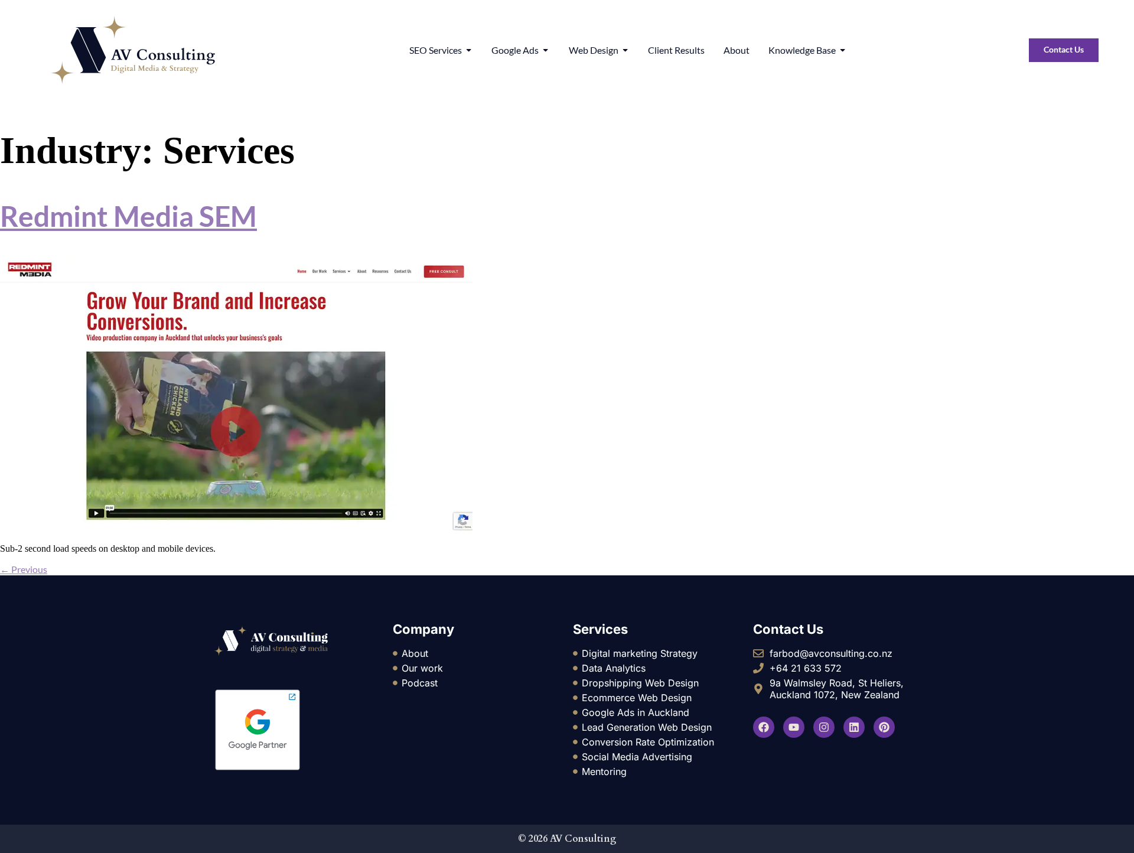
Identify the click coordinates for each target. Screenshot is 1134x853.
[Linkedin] (854, 727)
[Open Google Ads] (545, 50)
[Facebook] (763, 727)
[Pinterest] (884, 727)
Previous (23, 569)
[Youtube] (793, 727)
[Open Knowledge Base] (842, 50)
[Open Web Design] (625, 50)
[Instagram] (824, 727)
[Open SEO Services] (468, 50)
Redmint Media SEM (128, 216)
